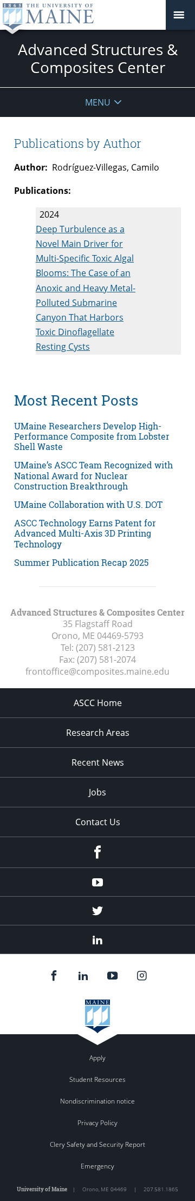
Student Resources (97, 1079)
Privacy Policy (97, 1122)
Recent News (98, 762)
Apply (97, 1057)
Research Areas (97, 733)
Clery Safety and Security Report (97, 1144)
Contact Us (97, 822)
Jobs (97, 792)
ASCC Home (98, 703)
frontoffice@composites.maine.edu (97, 671)
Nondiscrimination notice (97, 1101)
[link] (97, 436)
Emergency (97, 1166)
